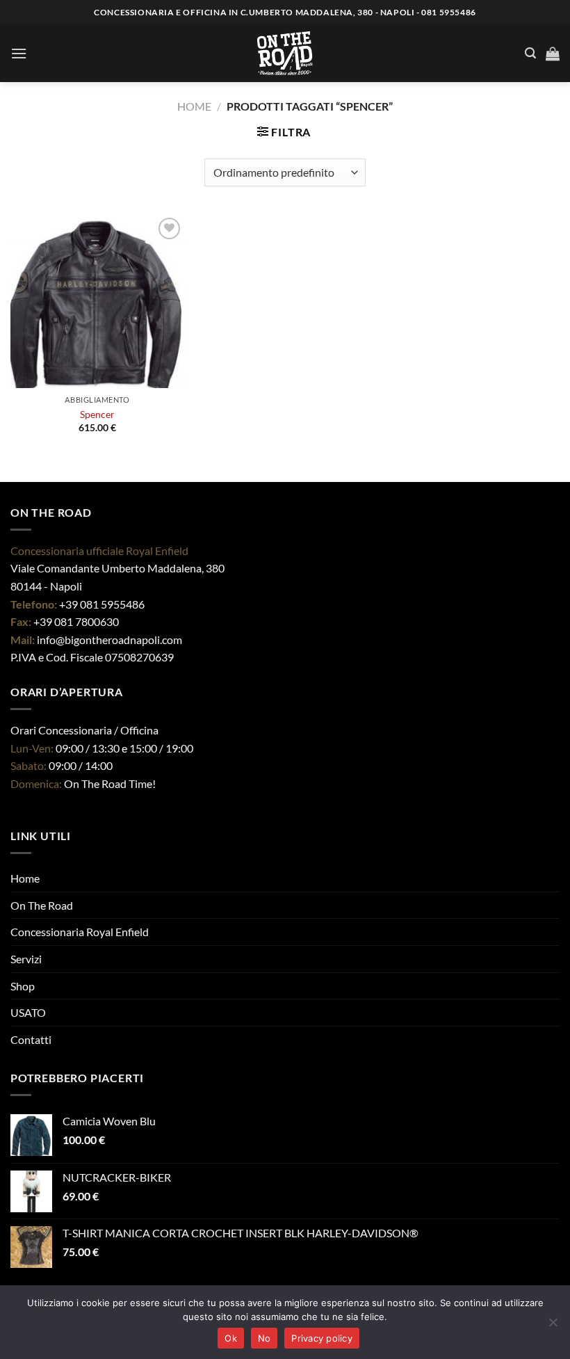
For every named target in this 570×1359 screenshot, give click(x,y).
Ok (231, 1338)
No (264, 1338)
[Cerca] (530, 53)
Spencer (97, 414)
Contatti (30, 1039)
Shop (22, 985)
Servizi (26, 958)
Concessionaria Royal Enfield (79, 931)
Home (194, 106)
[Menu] (18, 53)
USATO (28, 1012)
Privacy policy (321, 1338)
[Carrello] (553, 53)
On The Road (41, 905)
